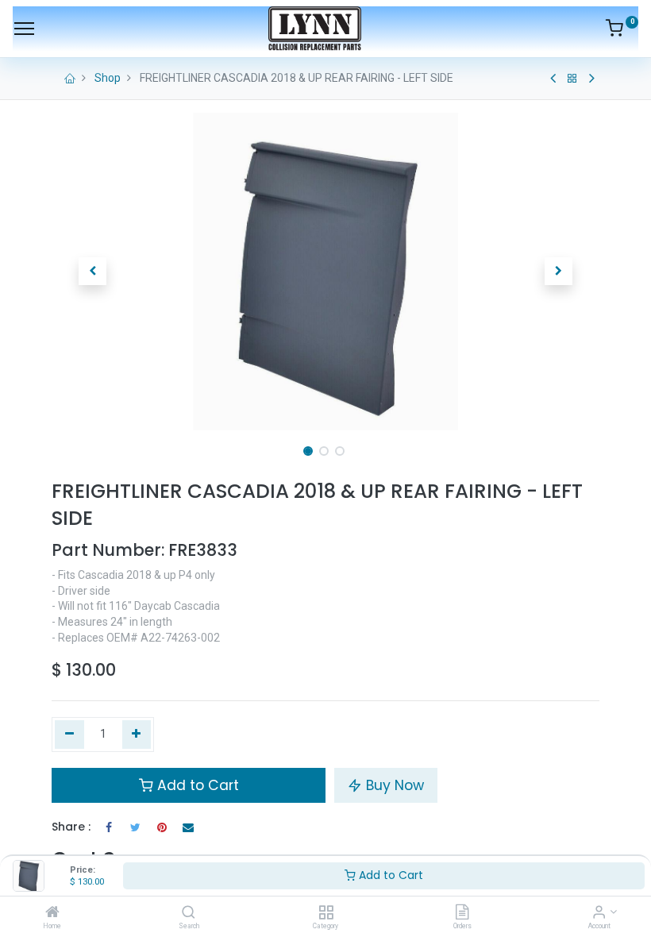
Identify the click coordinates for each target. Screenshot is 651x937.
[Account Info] (599, 913)
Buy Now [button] (393, 785)
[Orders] (462, 913)
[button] (93, 271)
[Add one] (137, 734)
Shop (107, 77)
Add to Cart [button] (196, 785)
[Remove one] (69, 734)
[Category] (325, 913)
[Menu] (24, 28)
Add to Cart (389, 875)
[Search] (188, 913)
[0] (622, 31)
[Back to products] (572, 78)
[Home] (52, 913)
